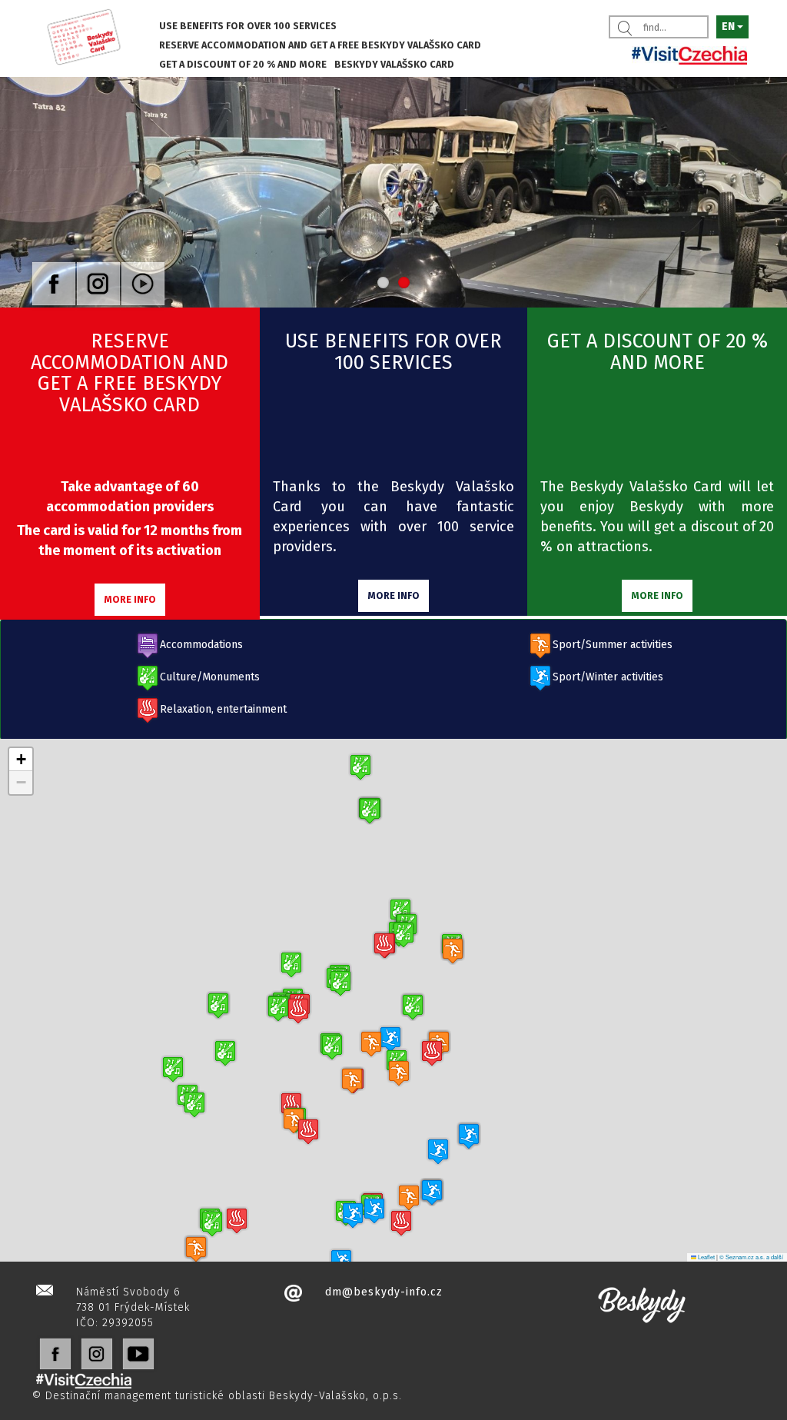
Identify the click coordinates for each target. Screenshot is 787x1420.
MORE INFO (130, 599)
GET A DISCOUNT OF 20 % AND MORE (243, 64)
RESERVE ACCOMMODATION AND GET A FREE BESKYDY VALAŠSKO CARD (320, 45)
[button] (194, 1104)
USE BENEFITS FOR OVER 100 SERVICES (248, 26)
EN (729, 26)
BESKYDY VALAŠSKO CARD (394, 64)
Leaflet (705, 1256)
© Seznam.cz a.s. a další (751, 1256)
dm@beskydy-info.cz (384, 1292)
